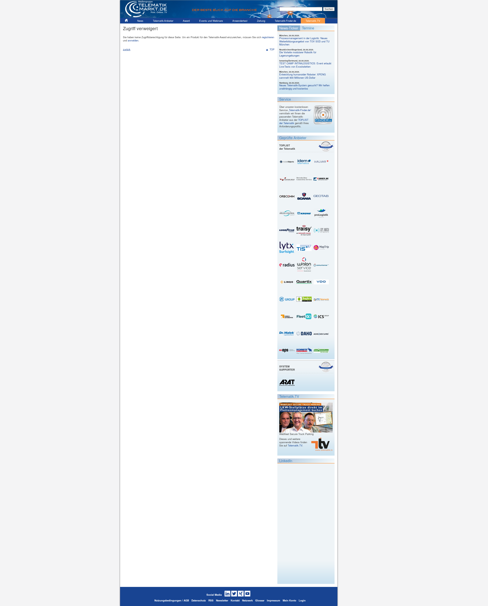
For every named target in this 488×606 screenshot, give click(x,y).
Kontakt (235, 600)
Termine (308, 27)
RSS (211, 600)
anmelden (133, 40)
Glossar (259, 600)
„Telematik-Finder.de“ (299, 110)
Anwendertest (239, 21)
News (140, 21)
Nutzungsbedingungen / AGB (171, 600)
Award (186, 21)
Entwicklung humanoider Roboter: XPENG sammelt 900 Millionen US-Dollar (302, 76)
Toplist (326, 146)
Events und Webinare (211, 21)
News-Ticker (288, 27)
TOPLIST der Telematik (293, 121)
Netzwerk (247, 600)
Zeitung (261, 21)
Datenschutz (198, 600)
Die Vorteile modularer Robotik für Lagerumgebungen (297, 53)
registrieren (268, 37)
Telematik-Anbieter (163, 21)
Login (302, 600)
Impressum (273, 600)
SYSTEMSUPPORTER (287, 368)
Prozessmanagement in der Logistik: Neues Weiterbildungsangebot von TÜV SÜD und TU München (304, 41)
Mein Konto (289, 600)
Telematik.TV (313, 21)
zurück (126, 49)
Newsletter (222, 600)
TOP (272, 49)
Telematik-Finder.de (285, 21)
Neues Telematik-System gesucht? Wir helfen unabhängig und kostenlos (304, 86)
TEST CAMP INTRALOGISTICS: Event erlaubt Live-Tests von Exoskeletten (305, 64)
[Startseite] (228, 16)
